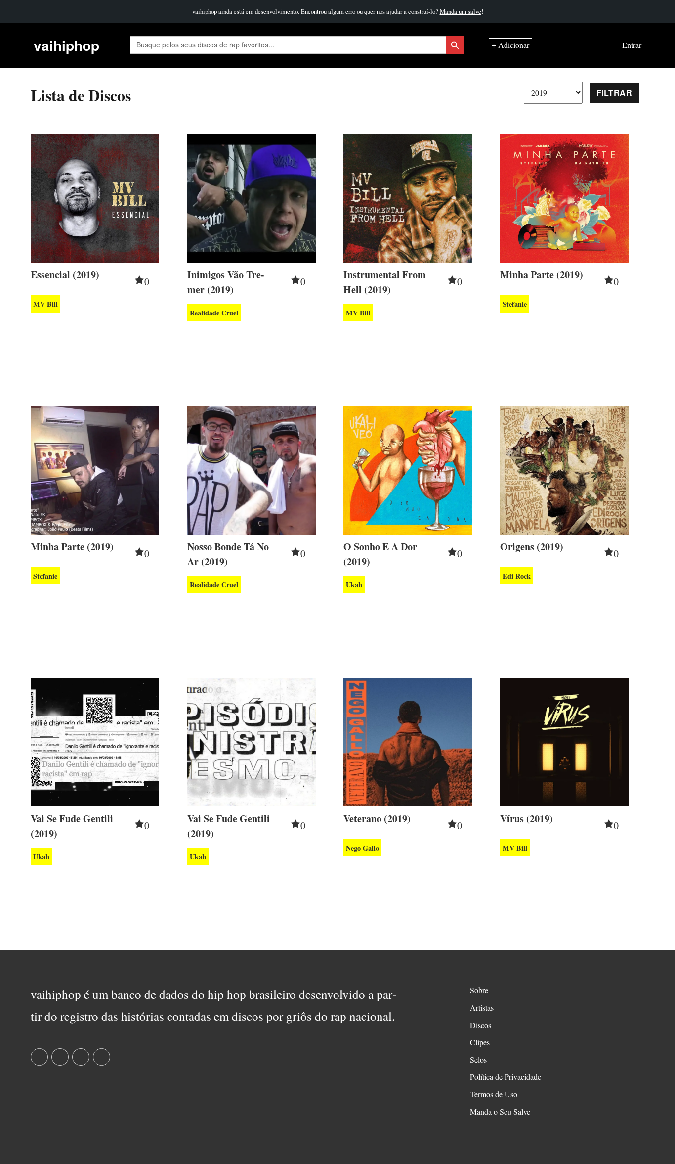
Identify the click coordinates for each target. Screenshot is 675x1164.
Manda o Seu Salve (500, 1111)
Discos (480, 1025)
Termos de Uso (493, 1094)
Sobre (479, 990)
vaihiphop (66, 45)
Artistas (482, 1007)
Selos (478, 1059)
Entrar (631, 45)
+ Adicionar (510, 45)
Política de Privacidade (505, 1077)
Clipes (480, 1042)
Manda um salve (460, 11)
